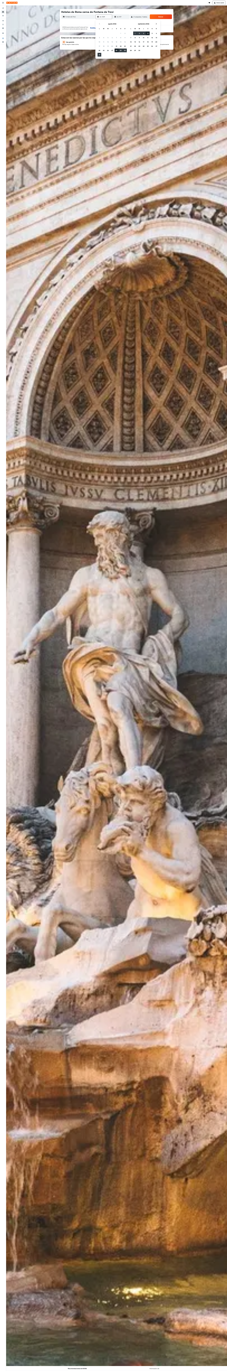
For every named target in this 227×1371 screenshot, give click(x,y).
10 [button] (99, 42)
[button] (3, 3)
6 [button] (112, 38)
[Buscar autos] (3, 15)
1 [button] (120, 33)
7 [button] (116, 38)
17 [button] (99, 46)
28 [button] (116, 50)
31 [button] (99, 55)
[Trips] (3, 33)
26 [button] (108, 50)
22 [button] (120, 46)
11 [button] (103, 42)
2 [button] (139, 33)
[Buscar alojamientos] (3, 12)
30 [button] (125, 50)
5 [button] (152, 33)
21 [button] (116, 46)
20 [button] (112, 46)
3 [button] (99, 38)
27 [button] (112, 50)
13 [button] (112, 42)
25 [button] (103, 50)
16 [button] (125, 42)
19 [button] (108, 46)
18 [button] (103, 46)
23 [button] (125, 46)
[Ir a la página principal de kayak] (11, 3)
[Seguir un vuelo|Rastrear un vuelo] (3, 24)
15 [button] (120, 42)
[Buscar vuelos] (3, 8)
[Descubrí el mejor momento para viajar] (3, 28)
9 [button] (139, 38)
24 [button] (99, 50)
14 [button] (116, 42)
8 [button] (120, 38)
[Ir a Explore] (3, 21)
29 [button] (120, 50)
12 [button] (108, 42)
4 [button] (103, 38)
